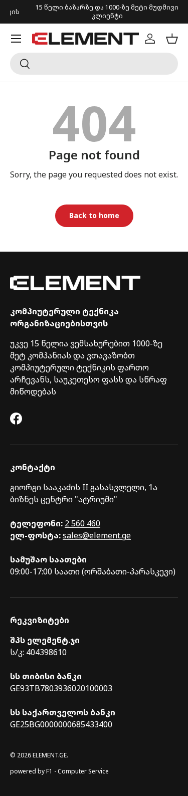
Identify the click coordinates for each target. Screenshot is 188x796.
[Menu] (16, 39)
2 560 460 (82, 523)
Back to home (94, 215)
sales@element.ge (97, 535)
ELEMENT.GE (50, 755)
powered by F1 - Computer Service (59, 771)
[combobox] (94, 64)
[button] (172, 39)
